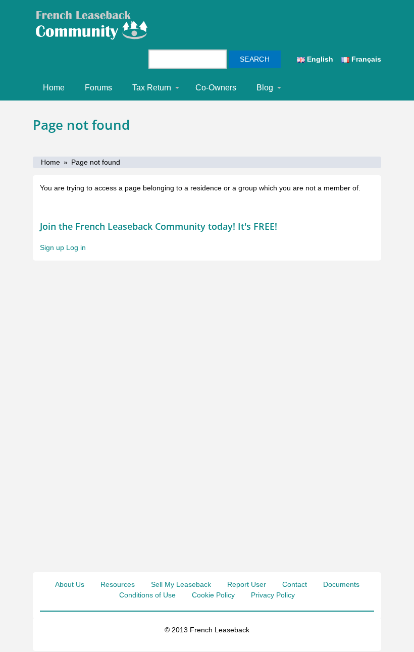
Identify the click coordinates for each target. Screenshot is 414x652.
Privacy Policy (273, 595)
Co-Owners (215, 87)
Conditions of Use (147, 595)
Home (54, 87)
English (319, 59)
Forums (98, 87)
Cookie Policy (213, 595)
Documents (341, 584)
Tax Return (151, 87)
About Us (69, 584)
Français (365, 59)
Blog (264, 87)
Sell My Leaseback (181, 584)
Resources (117, 584)
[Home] (96, 24)
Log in (76, 247)
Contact (294, 584)
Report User (246, 584)
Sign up (52, 247)
